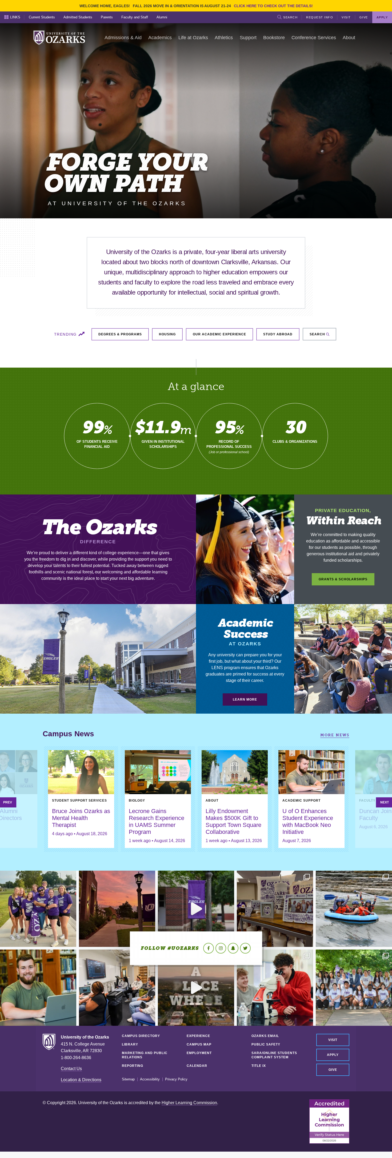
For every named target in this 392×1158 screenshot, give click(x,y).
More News (334, 735)
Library (130, 1044)
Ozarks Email (265, 1036)
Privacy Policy (176, 1079)
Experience (198, 1036)
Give (363, 17)
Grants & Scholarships (343, 579)
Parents (107, 17)
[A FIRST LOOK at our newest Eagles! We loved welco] (354, 988)
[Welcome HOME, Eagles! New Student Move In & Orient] (38, 909)
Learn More (245, 699)
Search (290, 17)
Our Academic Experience (219, 334)
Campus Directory (141, 1036)
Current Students (42, 17)
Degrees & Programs (120, 334)
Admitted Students (77, 17)
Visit (346, 17)
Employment (199, 1053)
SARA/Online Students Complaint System (274, 1055)
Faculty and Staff (134, 17)
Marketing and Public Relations (144, 1055)
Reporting (132, 1066)
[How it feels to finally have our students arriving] (196, 909)
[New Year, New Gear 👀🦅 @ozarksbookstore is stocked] (275, 909)
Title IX (258, 1066)
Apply (333, 1055)
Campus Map (199, 1044)
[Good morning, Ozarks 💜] (117, 909)
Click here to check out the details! (273, 6)
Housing (167, 334)
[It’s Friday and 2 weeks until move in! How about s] (38, 988)
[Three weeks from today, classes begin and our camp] (117, 988)
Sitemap (128, 1079)
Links (15, 17)
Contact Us (71, 1068)
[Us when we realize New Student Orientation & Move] (354, 909)
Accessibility (150, 1079)
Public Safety (265, 1044)
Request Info (319, 17)
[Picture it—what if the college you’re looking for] (196, 988)
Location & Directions (81, 1079)
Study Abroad (278, 334)
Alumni (162, 17)
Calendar (197, 1066)
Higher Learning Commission (189, 1102)
